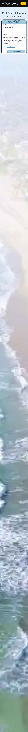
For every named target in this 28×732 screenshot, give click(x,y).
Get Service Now (16, 52)
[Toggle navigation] (3, 4)
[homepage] (11, 3)
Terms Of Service (11, 47)
